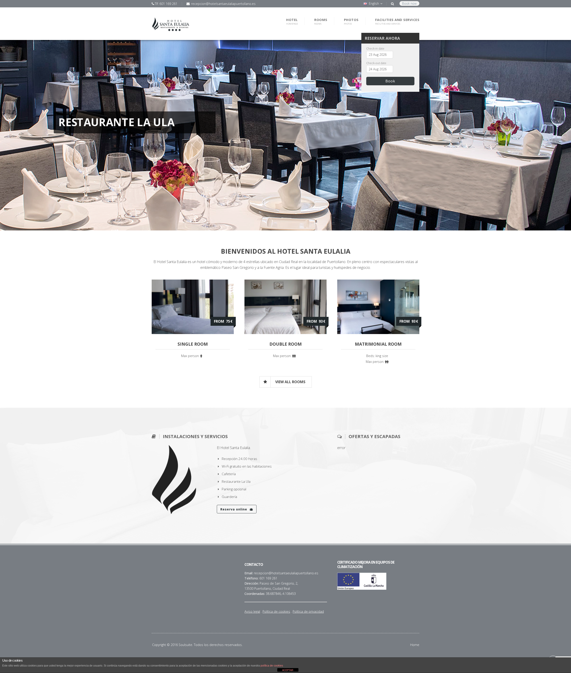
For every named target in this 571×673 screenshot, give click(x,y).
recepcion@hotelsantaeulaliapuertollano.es (223, 4)
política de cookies (272, 665)
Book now (409, 3)
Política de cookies (276, 611)
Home (414, 645)
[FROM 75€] (193, 332)
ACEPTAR (287, 670)
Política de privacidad (308, 611)
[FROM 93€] (285, 332)
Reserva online (234, 509)
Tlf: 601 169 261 (166, 4)
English (374, 3)
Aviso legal (252, 611)
